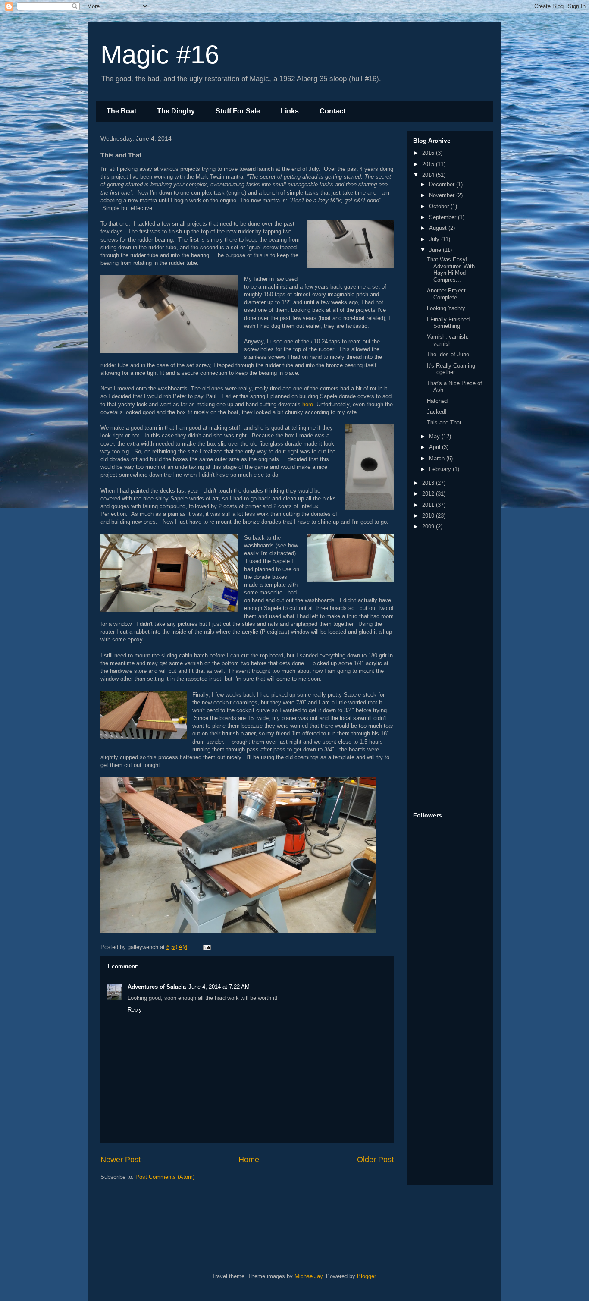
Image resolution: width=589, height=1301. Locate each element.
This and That (444, 422)
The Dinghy (176, 111)
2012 (429, 493)
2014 (429, 175)
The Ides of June (448, 354)
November (442, 195)
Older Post (375, 1159)
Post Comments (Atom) (164, 1177)
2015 (429, 164)
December (442, 184)
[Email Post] (206, 947)
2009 (429, 526)
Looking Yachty (446, 308)
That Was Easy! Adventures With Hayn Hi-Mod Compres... (451, 269)
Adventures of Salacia (157, 987)
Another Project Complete (446, 294)
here (307, 404)
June (436, 250)
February (441, 469)
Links (290, 111)
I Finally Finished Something (448, 323)
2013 (429, 483)
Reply (135, 1009)
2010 (429, 515)
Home (248, 1159)
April (435, 447)
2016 (429, 153)
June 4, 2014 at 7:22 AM (219, 987)
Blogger (366, 1276)
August (438, 228)
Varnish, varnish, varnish (448, 340)
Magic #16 (159, 54)
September (443, 217)
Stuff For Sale (238, 111)
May (435, 436)
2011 (429, 505)
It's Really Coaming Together (451, 369)
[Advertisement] (447, 671)
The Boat (121, 111)
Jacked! (437, 412)
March (437, 458)
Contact (332, 111)
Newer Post (120, 1159)
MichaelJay (308, 1276)
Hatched (437, 401)
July (435, 239)
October (440, 206)
